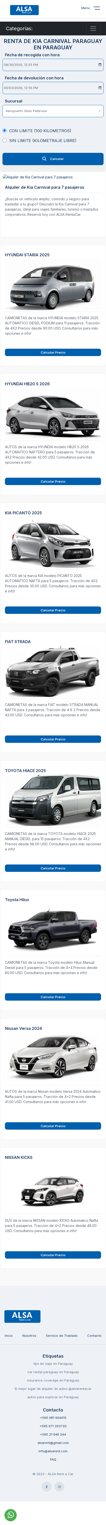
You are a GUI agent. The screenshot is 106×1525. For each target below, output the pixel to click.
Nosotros (29, 1336)
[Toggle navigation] (93, 28)
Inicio (9, 1336)
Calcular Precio (53, 352)
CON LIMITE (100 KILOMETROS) (40, 130)
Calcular (57, 159)
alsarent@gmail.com (53, 1443)
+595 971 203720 (53, 1426)
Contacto (94, 1336)
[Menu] (100, 9)
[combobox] (53, 111)
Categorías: (19, 28)
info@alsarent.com (53, 1451)
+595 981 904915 (53, 1418)
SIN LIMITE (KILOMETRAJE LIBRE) (42, 140)
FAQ (53, 1459)
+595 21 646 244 (53, 1434)
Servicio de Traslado (62, 1336)
